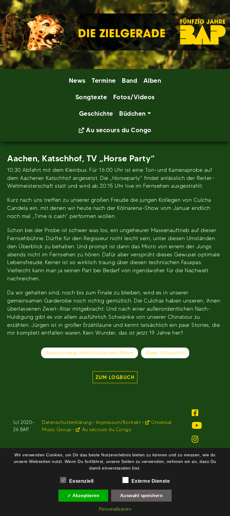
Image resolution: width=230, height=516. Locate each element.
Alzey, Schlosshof (165, 353)
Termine (104, 80)
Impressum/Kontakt (118, 422)
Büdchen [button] (132, 113)
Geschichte (96, 113)
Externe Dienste (150, 481)
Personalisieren (115, 509)
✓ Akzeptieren (83, 495)
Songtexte (91, 97)
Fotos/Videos (134, 97)
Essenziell (81, 481)
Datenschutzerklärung (67, 422)
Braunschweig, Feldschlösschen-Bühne (90, 353)
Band (129, 80)
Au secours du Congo (119, 130)
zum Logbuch (115, 377)
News (77, 80)
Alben (152, 80)
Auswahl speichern (141, 495)
